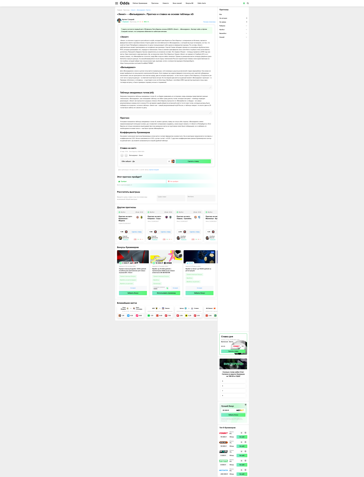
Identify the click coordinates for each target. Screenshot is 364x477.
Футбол (222, 29)
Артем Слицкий (154, 170)
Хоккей (221, 37)
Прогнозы (154, 3)
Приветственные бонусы (128, 276)
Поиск (248, 3)
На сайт (241, 437)
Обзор (231, 437)
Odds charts (202, 3)
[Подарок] (244, 3)
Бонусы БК (189, 3)
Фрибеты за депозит (126, 283)
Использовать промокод (166, 293)
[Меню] (116, 3)
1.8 (243, 346)
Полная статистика (209, 22)
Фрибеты (156, 280)
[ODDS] (124, 3)
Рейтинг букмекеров (140, 3)
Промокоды (157, 283)
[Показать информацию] (245, 404)
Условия (133, 288)
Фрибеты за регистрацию (128, 280)
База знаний (177, 3)
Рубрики (222, 26)
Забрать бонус (132, 293)
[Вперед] (214, 226)
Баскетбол (222, 33)
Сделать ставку (233, 351)
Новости (166, 3)
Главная (119, 10)
